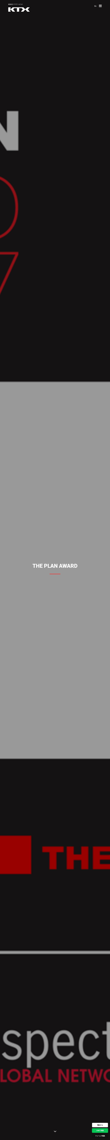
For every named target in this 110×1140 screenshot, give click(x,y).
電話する (100, 1125)
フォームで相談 (100, 1136)
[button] (100, 6)
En (95, 6)
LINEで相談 (100, 1130)
